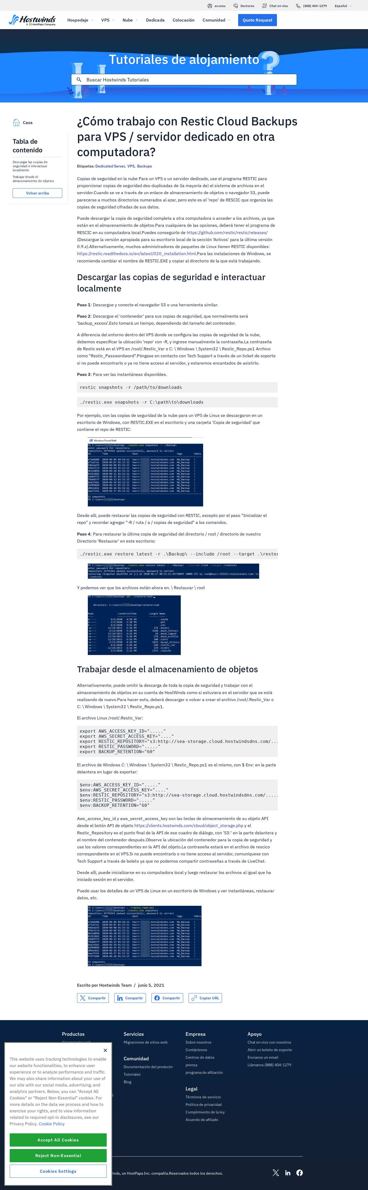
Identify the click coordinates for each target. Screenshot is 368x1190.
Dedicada (155, 20)
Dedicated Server (110, 166)
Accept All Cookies (58, 1140)
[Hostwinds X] (273, 1173)
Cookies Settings (58, 1171)
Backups (144, 166)
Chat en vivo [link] (278, 6)
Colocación (184, 20)
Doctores (247, 6)
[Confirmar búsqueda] (78, 79)
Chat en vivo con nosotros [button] (269, 1042)
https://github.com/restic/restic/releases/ (227, 232)
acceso (220, 6)
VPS (130, 166)
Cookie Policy (52, 1123)
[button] (257, 20)
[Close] (105, 1050)
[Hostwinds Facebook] (297, 1173)
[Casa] (32, 21)
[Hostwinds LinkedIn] (285, 1173)
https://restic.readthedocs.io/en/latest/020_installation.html (136, 253)
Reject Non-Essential (58, 1155)
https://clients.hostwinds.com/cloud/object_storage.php (188, 825)
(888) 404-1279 (315, 6)
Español (341, 6)
